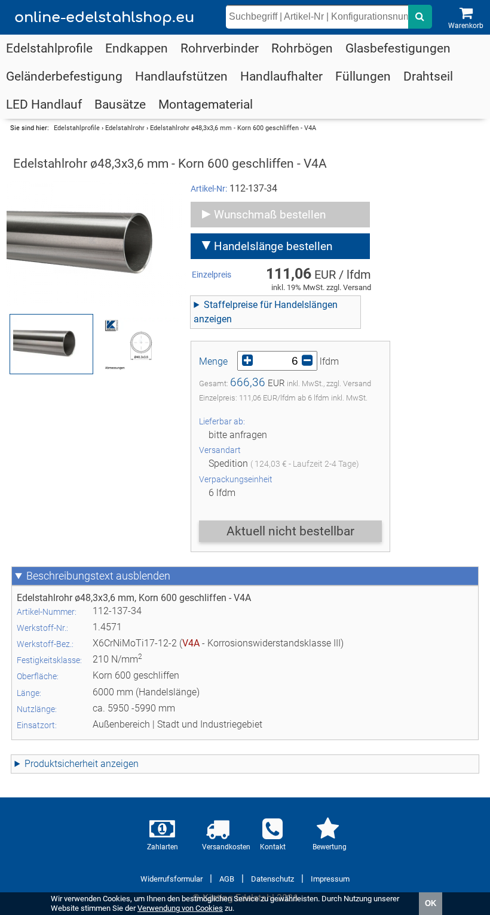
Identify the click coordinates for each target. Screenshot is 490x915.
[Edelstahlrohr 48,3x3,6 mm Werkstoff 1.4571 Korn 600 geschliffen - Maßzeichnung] (141, 344)
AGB (226, 878)
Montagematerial (205, 104)
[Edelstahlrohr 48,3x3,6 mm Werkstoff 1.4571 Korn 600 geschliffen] (96, 244)
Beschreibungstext (70, 576)
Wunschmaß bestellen (270, 214)
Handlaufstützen (181, 76)
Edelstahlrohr (125, 128)
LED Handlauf (44, 104)
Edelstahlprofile (49, 48)
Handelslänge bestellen (273, 246)
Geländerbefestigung (64, 76)
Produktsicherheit (61, 763)
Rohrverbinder (219, 48)
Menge (213, 361)
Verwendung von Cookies (180, 908)
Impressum (330, 878)
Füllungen (363, 76)
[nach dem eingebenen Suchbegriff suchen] (420, 17)
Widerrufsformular (171, 878)
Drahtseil (428, 76)
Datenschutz (272, 878)
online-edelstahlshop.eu (104, 18)
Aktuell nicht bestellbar (290, 531)
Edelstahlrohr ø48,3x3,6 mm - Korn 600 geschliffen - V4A (233, 128)
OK (430, 903)
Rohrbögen (302, 48)
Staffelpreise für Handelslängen (271, 304)
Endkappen (136, 48)
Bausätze (120, 104)
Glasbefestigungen (398, 48)
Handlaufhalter (281, 76)
